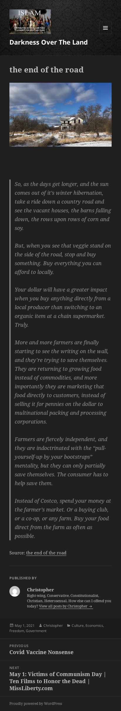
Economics (94, 625)
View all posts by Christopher (63, 606)
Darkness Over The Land (48, 42)
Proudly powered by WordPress (35, 703)
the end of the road (46, 553)
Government (36, 630)
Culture (78, 625)
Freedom (16, 630)
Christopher (53, 625)
